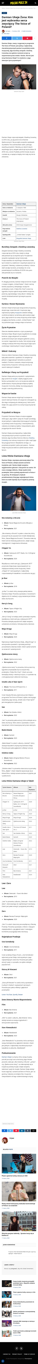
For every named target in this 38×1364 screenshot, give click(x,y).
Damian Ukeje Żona (8, 1123)
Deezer (20, 995)
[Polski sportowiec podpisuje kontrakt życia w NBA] (7, 1333)
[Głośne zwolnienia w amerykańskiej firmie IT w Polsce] (7, 1314)
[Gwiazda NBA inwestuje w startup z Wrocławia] (7, 1323)
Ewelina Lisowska (22, 229)
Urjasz (8, 31)
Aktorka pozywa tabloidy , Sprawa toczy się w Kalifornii (18, 1234)
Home (3, 8)
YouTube (9, 995)
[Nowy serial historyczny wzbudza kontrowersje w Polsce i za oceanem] (19, 1191)
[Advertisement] (19, 114)
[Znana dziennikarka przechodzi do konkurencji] (7, 1304)
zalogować (14, 1268)
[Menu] (3, 3)
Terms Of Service (29, 1354)
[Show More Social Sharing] (34, 38)
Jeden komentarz (27, 31)
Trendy (4, 13)
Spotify (15, 995)
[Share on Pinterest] (27, 38)
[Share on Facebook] (7, 38)
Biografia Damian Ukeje (24, 238)
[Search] (35, 3)
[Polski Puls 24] (19, 3)
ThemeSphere (28, 1358)
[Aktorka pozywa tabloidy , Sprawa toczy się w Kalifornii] (19, 1221)
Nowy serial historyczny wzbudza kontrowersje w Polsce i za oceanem (18, 1205)
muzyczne (18, 313)
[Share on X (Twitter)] (17, 38)
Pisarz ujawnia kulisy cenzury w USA (14, 1176)
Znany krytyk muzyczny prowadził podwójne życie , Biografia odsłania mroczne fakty (24, 1283)
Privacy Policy (17, 1354)
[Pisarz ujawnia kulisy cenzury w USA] (19, 1163)
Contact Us (6, 1354)
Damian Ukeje (21, 204)
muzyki (14, 379)
